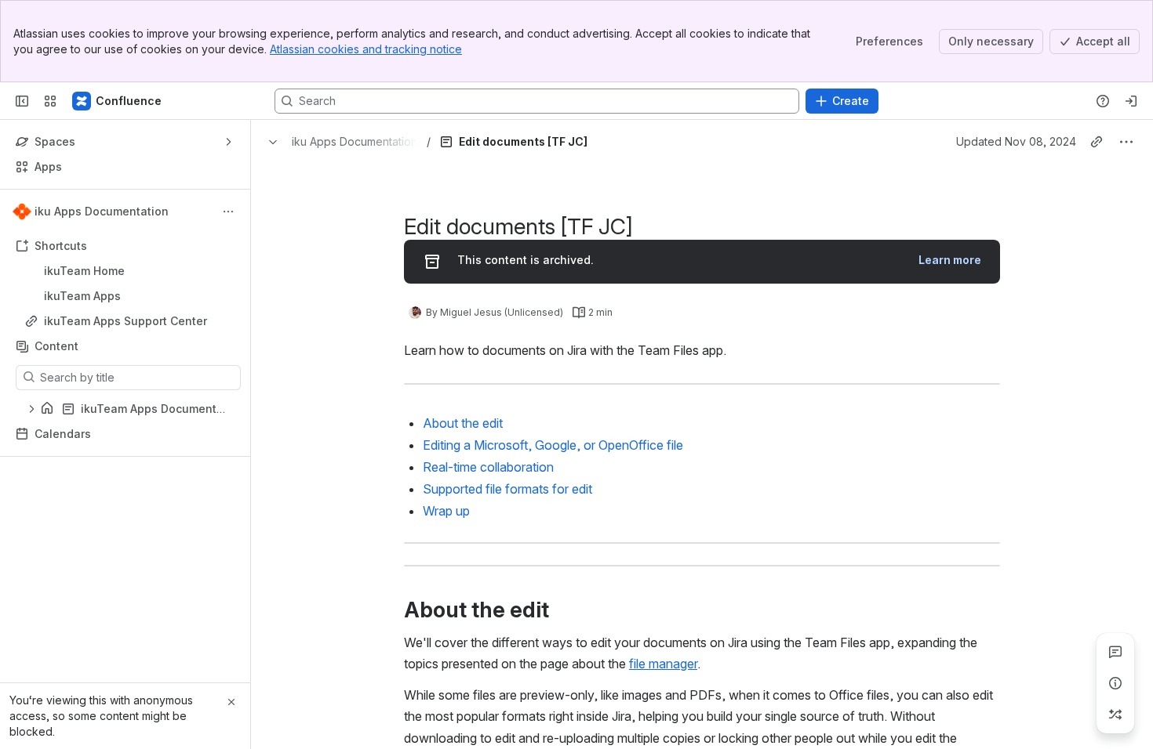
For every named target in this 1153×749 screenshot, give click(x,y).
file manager (663, 663)
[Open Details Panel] (1115, 683)
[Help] (1102, 101)
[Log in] (1131, 101)
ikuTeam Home (84, 270)
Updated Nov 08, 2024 (1016, 141)
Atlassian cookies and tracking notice (366, 49)
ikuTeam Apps (130, 296)
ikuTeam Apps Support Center (125, 320)
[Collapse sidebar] (22, 101)
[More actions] (228, 211)
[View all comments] (1115, 651)
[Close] (231, 702)
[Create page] (1115, 714)
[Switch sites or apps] (50, 101)
